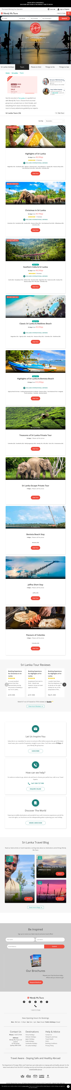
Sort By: (41, 121)
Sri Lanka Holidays (7, 67)
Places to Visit (36, 67)
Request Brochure (35, 982)
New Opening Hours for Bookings (35, 1018)
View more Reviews (34, 706)
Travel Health (49, 1039)
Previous (7, 685)
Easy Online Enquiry (56, 89)
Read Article (28, 899)
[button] (68, 14)
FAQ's (47, 1041)
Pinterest (47, 1002)
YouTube (41, 1002)
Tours (22, 67)
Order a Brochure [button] (35, 823)
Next (64, 685)
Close (68, 1086)
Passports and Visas (51, 1037)
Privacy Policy (49, 1045)
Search (64, 18)
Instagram (35, 1002)
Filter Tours (60, 113)
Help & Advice (52, 1031)
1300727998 (61, 13)
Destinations (32, 1031)
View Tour (35, 173)
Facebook (24, 1002)
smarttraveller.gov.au (35, 1069)
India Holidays (30, 1041)
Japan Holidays (30, 1039)
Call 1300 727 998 (37, 783)
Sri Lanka (15, 73)
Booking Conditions (51, 1043)
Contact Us (15, 1031)
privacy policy (25, 1086)
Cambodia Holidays (31, 1043)
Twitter (30, 1002)
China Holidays (30, 1035)
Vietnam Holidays (31, 1037)
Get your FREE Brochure (57, 80)
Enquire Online (35, 789)
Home (8, 73)
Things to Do (50, 67)
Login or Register (64, 9)
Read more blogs (34, 907)
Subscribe (35, 751)
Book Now (30, 89)
